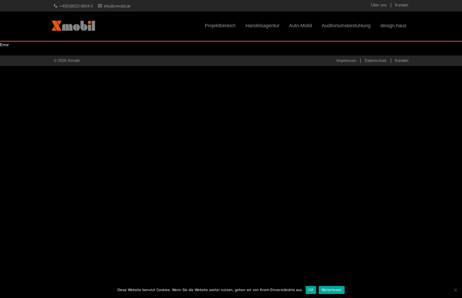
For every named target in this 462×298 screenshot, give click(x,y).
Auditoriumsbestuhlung (346, 25)
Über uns (379, 5)
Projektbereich (220, 25)
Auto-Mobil (300, 25)
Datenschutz (376, 60)
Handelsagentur (262, 25)
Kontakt (401, 5)
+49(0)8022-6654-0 (76, 6)
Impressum (346, 60)
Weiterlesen (331, 290)
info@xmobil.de (117, 6)
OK (310, 290)
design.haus (393, 25)
